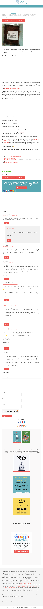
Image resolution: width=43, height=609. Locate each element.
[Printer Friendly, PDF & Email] (6, 171)
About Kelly (4, 599)
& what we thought (17, 88)
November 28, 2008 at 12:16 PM (10, 329)
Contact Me (17, 601)
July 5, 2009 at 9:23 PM (8, 246)
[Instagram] (22, 426)
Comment (5, 377)
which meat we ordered (8, 88)
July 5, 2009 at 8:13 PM (8, 262)
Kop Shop (25, 599)
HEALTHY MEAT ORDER (16, 156)
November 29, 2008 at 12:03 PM (10, 284)
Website (4, 404)
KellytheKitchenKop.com (26, 583)
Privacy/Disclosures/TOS (7, 601)
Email (3, 398)
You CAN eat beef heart (10, 159)
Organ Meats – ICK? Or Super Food (11, 162)
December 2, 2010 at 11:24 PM (12, 228)
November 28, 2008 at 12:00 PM (10, 354)
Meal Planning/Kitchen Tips (9, 158)
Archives (20, 599)
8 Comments (13, 13)
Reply (6, 223)
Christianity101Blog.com (7, 584)
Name (4, 392)
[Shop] (26, 426)
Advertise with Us (13, 599)
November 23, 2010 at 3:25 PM (10, 215)
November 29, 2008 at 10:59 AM (10, 305)
